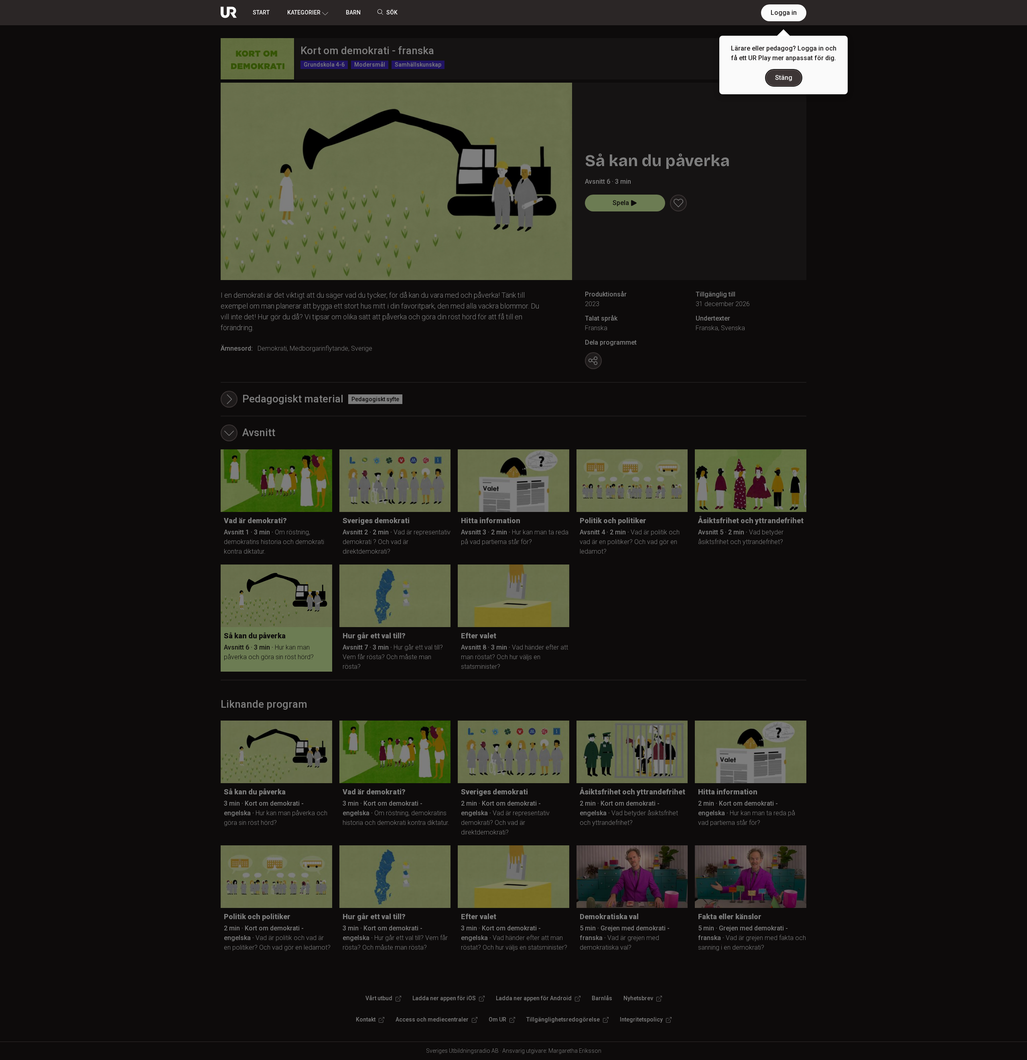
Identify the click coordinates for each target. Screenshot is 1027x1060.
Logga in (784, 12)
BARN (353, 12)
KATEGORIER (304, 12)
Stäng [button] (783, 77)
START (261, 12)
